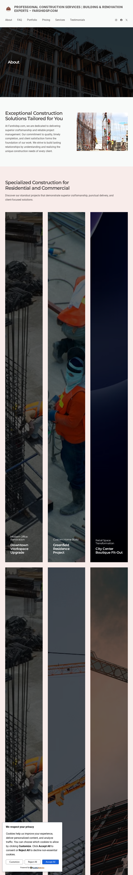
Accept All (50, 862)
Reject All (32, 862)
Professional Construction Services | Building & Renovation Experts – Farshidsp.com (68, 9)
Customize (14, 862)
